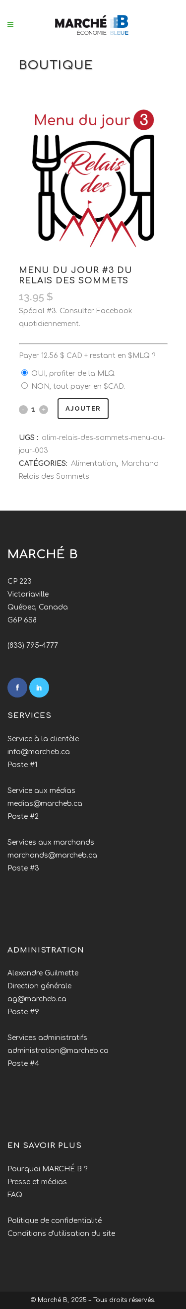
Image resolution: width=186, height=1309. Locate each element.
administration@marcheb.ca (58, 1050)
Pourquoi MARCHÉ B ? (47, 1169)
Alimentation (93, 463)
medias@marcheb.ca (44, 803)
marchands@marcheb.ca (52, 855)
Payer (87, 355)
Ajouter (83, 408)
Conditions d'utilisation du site (61, 1233)
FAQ (14, 1195)
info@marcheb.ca (38, 752)
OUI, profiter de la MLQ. (73, 373)
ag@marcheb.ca (36, 999)
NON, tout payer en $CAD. (78, 386)
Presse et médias (37, 1182)
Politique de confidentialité (54, 1220)
